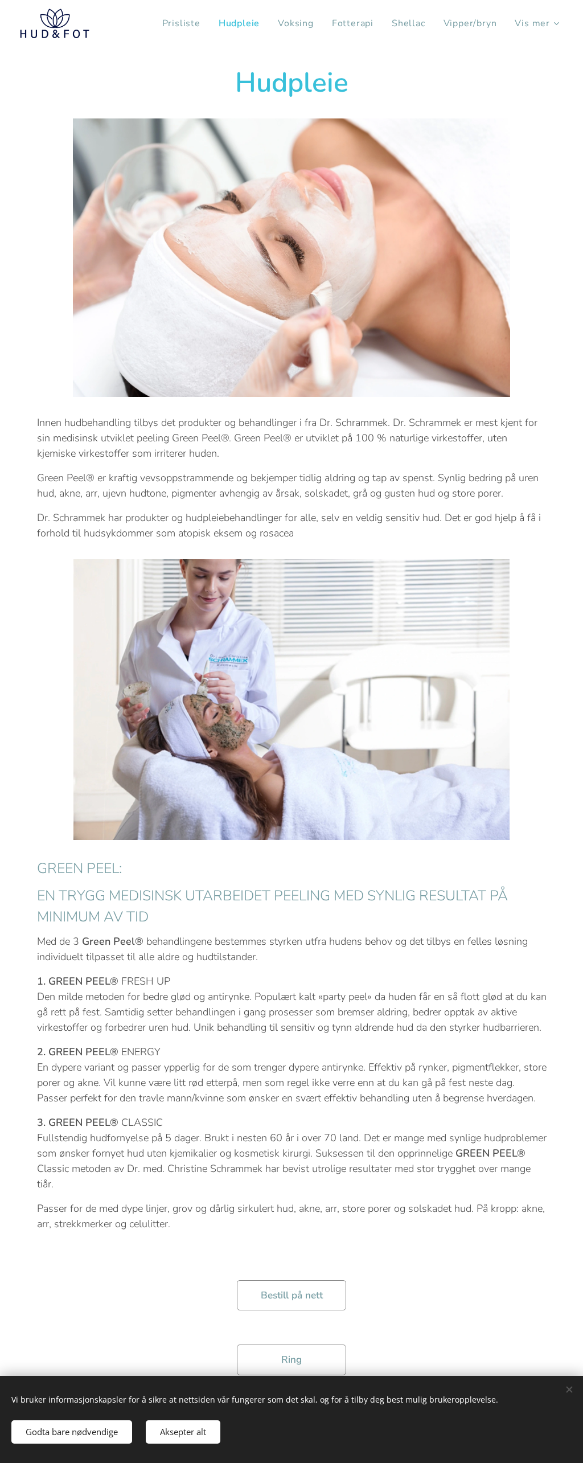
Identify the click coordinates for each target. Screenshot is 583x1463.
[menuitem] (184, 23)
